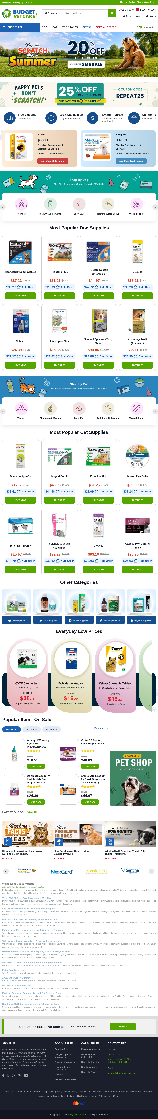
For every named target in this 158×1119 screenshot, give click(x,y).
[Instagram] (13, 1075)
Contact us (20, 1091)
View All (32, 812)
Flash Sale (32, 729)
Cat (54, 27)
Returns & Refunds (102, 1091)
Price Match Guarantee (141, 1091)
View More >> (101, 728)
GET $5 (87, 27)
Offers (116, 1096)
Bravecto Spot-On (90, 1062)
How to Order (33, 1091)
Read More (7, 858)
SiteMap (93, 1096)
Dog (44, 27)
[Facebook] (3, 1075)
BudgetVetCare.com (78, 1114)
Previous (3, 207)
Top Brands (70, 27)
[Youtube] (26, 1075)
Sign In (152, 16)
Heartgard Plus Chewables (62, 1068)
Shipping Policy (54, 1091)
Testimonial (72, 1096)
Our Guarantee (120, 1091)
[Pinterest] (19, 1075)
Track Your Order (133, 16)
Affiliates (83, 1096)
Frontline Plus (61, 1049)
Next (155, 207)
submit (123, 1026)
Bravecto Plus (88, 1072)
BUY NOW (20, 295)
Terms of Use (85, 1091)
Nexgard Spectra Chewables (63, 1055)
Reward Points (44, 1096)
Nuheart (59, 1074)
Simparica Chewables (65, 1079)
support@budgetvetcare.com (122, 1073)
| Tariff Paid (18, 2)
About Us (8, 1091)
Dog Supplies (64, 1043)
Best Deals (11, 729)
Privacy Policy (70, 1091)
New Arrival (51, 729)
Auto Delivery (105, 1096)
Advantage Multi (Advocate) (89, 1055)
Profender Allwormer (91, 1049)
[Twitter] (8, 1075)
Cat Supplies (90, 1043)
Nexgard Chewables (65, 1062)
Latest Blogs (59, 1096)
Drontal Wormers (89, 1067)
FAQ (44, 1091)
